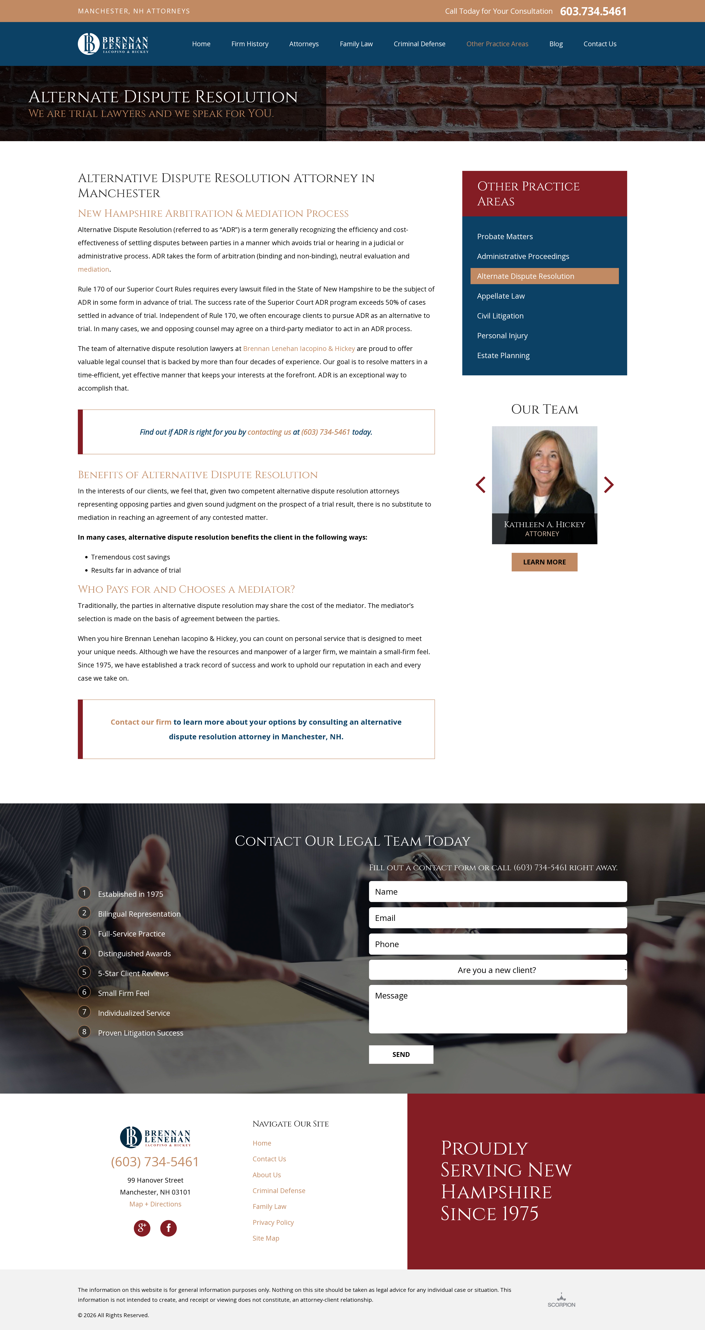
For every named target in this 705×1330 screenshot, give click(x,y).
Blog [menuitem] (556, 43)
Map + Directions (155, 1203)
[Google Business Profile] (142, 1228)
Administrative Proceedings (523, 256)
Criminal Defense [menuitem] (420, 43)
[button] (480, 485)
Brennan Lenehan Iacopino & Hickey (299, 348)
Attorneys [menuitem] (304, 43)
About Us (267, 1174)
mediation (93, 269)
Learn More (544, 561)
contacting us (269, 432)
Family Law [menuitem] (356, 43)
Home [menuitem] (201, 43)
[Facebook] (168, 1228)
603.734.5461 (593, 11)
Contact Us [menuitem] (600, 43)
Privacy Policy (273, 1222)
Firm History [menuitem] (250, 43)
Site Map (266, 1238)
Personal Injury (502, 335)
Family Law (269, 1206)
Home (262, 1143)
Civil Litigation (500, 316)
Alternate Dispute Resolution (525, 276)
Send (401, 1054)
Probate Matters (505, 236)
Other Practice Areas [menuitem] (498, 43)
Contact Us (269, 1158)
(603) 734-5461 (325, 432)
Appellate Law (501, 296)
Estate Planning (503, 355)
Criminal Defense (279, 1190)
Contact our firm (141, 722)
